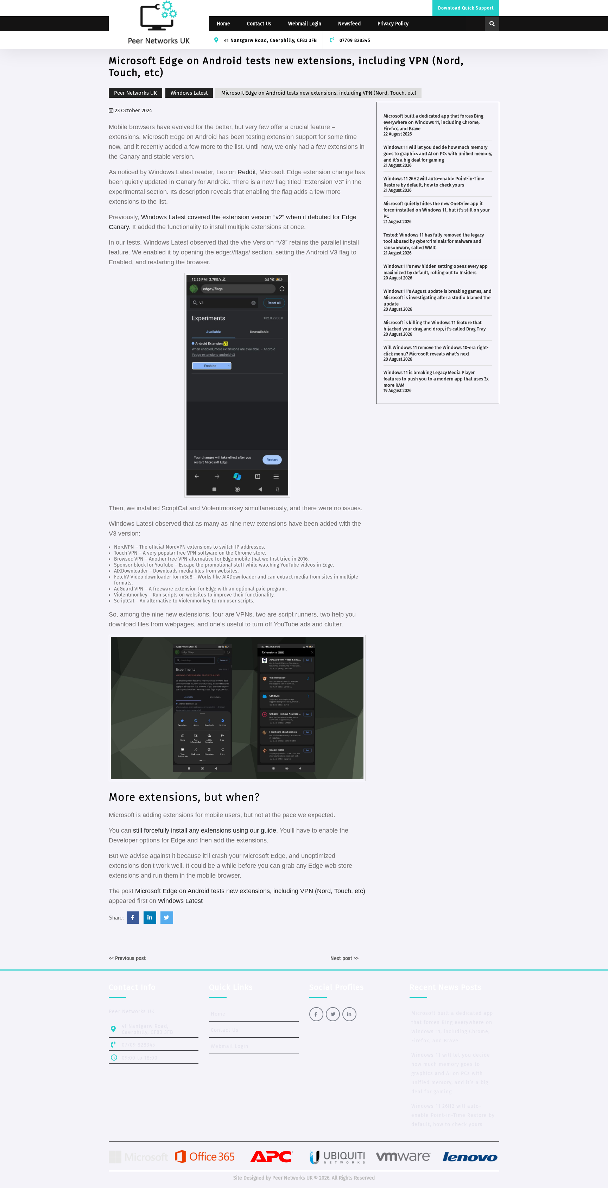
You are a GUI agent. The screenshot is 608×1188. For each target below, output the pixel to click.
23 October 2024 (132, 110)
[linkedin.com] (150, 918)
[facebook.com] (133, 918)
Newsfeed (349, 24)
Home (223, 24)
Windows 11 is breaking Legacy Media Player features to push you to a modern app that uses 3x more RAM (436, 379)
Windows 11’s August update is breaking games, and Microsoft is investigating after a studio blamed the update (438, 298)
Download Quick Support (466, 8)
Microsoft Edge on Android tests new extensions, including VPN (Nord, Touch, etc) (250, 891)
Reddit (247, 172)
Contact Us (259, 24)
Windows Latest (189, 93)
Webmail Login (304, 24)
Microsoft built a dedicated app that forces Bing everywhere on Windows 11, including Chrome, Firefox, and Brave (433, 122)
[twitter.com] (167, 918)
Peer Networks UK (135, 93)
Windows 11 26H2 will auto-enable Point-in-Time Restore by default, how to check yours (453, 1115)
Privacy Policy (393, 24)
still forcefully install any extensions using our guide (204, 830)
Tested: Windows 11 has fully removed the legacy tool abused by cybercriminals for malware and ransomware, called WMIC (434, 241)
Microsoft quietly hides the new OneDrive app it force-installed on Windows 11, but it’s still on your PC (437, 210)
